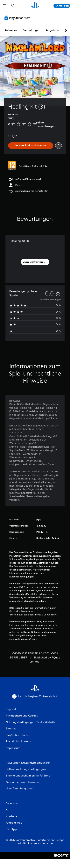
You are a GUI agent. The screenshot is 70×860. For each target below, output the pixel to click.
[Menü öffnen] (4, 6)
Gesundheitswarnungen (22, 611)
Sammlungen (31, 30)
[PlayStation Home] (35, 5)
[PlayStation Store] (18, 18)
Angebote (52, 30)
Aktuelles (11, 30)
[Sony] (61, 858)
